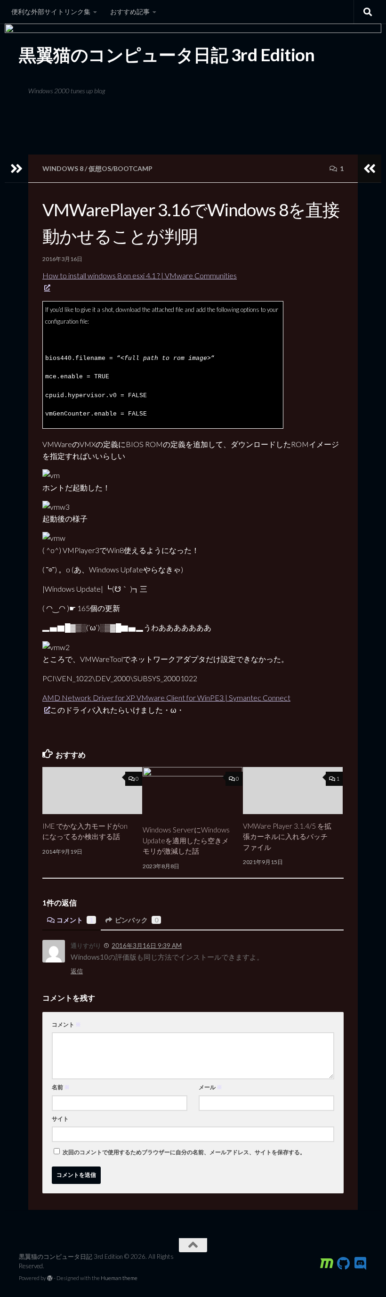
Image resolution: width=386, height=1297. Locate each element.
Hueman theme (119, 1278)
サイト (60, 1118)
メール (210, 1087)
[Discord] (360, 1263)
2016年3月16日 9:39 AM (147, 945)
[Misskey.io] (326, 1263)
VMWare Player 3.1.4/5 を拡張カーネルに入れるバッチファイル (287, 836)
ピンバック (136, 920)
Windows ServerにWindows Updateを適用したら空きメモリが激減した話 (186, 840)
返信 (77, 971)
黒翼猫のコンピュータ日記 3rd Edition (166, 54)
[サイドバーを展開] (16, 169)
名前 (61, 1087)
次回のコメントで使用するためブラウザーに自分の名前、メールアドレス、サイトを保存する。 (184, 1152)
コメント (74, 920)
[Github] (343, 1263)
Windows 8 (62, 168)
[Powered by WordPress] (50, 1278)
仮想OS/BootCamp (120, 168)
